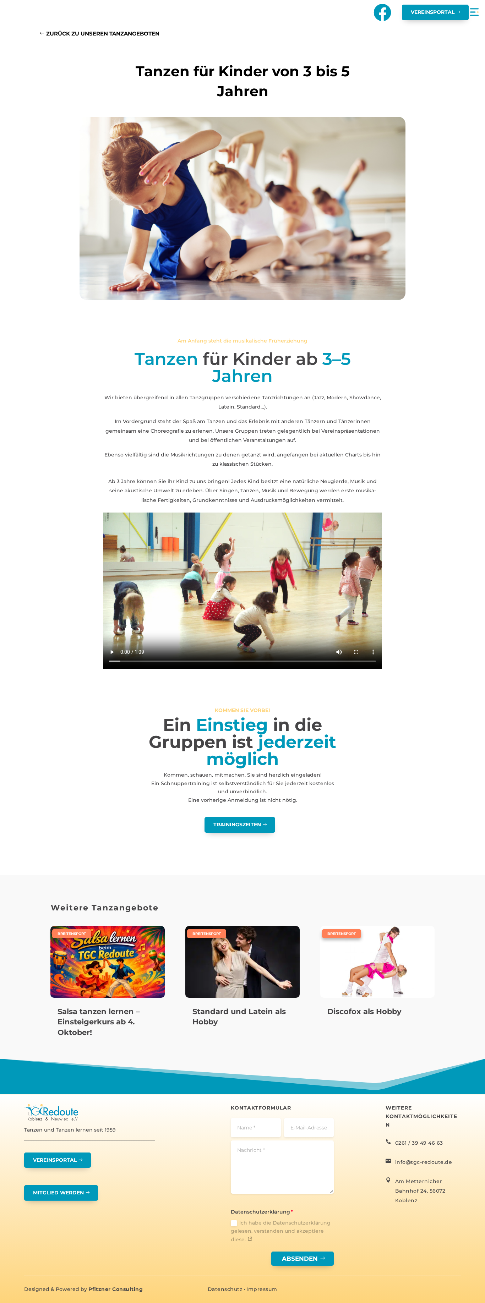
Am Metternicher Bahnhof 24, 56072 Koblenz (420, 1191)
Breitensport (72, 933)
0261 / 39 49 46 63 (419, 1143)
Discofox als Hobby (364, 1011)
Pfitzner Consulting (115, 1289)
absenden (300, 1258)
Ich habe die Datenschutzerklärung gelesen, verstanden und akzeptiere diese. (281, 1231)
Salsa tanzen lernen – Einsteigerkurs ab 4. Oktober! (99, 1022)
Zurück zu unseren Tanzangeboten (102, 33)
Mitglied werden (58, 1192)
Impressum (261, 1289)
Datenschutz (225, 1289)
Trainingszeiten (237, 824)
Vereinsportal (432, 12)
